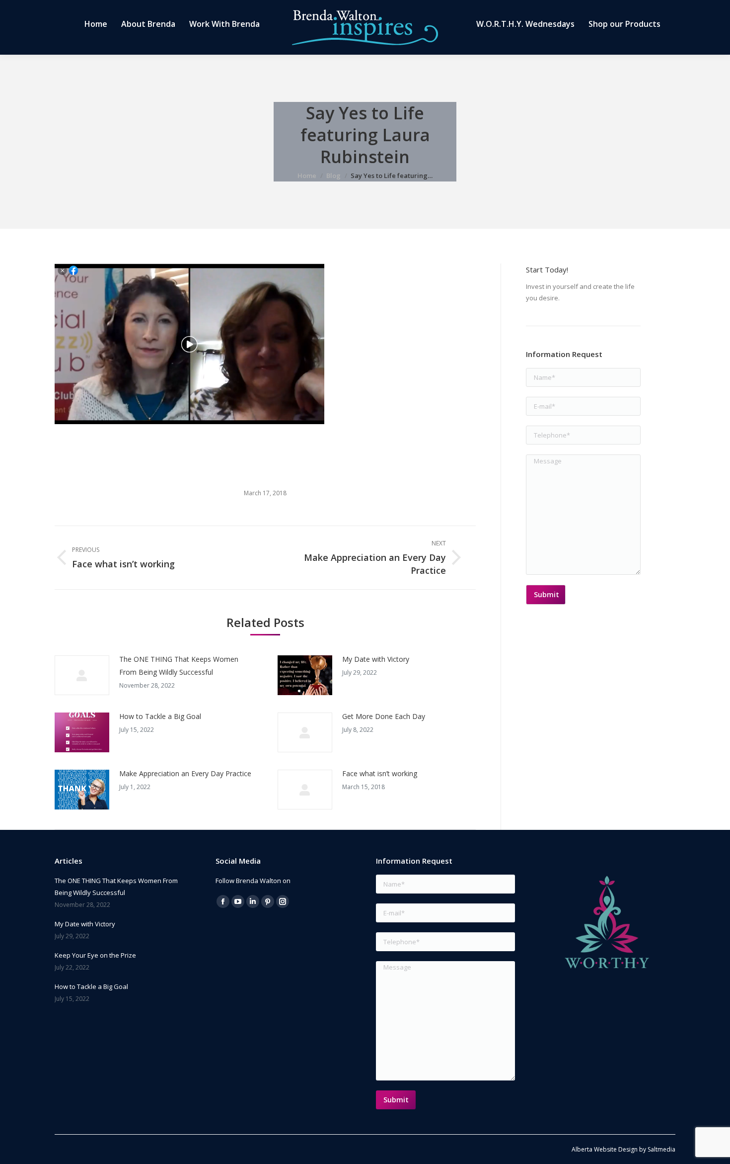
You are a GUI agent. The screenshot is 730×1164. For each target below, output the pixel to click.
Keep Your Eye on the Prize (95, 955)
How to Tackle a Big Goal (160, 716)
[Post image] (82, 675)
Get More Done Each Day (383, 716)
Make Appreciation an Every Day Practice (185, 773)
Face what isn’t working (379, 773)
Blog (333, 175)
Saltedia (661, 1149)
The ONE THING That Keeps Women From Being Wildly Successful (178, 665)
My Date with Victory (375, 659)
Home (306, 175)
